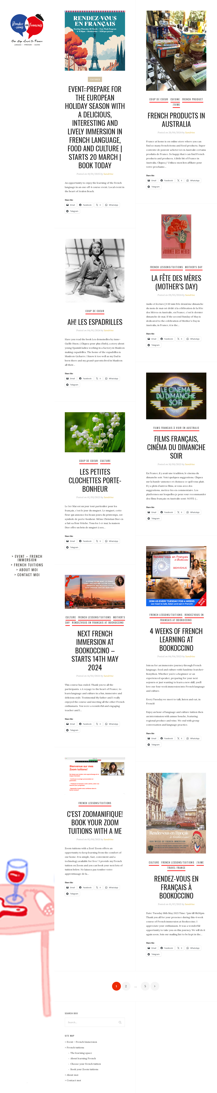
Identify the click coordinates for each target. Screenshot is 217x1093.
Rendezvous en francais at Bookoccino (98, 622)
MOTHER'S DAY (193, 267)
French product (192, 99)
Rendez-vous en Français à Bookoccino (176, 887)
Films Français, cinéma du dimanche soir (176, 447)
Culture (105, 461)
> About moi (27, 569)
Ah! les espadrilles (94, 321)
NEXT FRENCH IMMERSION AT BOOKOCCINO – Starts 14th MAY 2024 (94, 650)
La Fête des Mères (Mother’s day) (176, 282)
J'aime (176, 104)
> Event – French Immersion (27, 557)
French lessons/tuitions (166, 267)
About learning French (83, 1058)
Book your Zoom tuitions (84, 1069)
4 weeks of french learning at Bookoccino (176, 639)
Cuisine (175, 99)
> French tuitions (27, 564)
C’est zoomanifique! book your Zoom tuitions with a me (95, 822)
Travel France (176, 868)
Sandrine (108, 173)
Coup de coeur (158, 99)
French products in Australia (176, 119)
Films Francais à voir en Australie (176, 428)
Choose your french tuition (85, 1063)
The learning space (81, 1052)
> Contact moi (27, 574)
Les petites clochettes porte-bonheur (95, 480)
